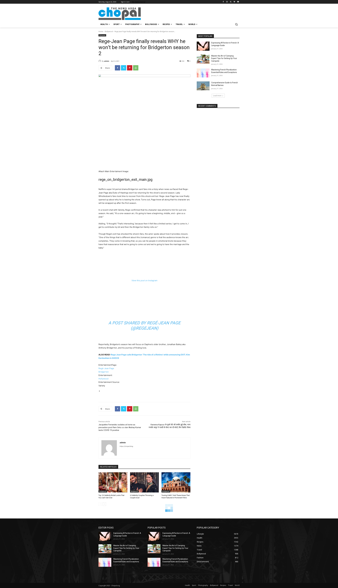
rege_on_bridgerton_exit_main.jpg (125, 179)
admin (106, 61)
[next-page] (104, 504)
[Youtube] (238, 1)
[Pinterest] (129, 67)
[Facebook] (223, 1)
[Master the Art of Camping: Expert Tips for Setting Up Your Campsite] (203, 59)
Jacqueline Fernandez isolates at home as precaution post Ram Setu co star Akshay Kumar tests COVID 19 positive (119, 427)
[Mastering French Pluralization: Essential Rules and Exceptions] (203, 72)
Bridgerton (103, 372)
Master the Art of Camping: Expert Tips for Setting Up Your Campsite (224, 58)
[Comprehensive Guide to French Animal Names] (203, 85)
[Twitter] (230, 1)
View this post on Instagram (144, 280)
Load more (217, 95)
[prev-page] (100, 504)
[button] (236, 24)
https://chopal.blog (126, 446)
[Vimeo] (234, 1)
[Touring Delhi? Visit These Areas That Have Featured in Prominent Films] (175, 482)
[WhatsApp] (135, 67)
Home (100, 31)
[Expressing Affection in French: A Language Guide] (203, 46)
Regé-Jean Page (106, 368)
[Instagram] (227, 1)
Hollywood (103, 378)
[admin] (100, 61)
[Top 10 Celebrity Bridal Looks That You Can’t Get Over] (112, 482)
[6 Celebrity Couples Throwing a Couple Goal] (144, 482)
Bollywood (109, 31)
